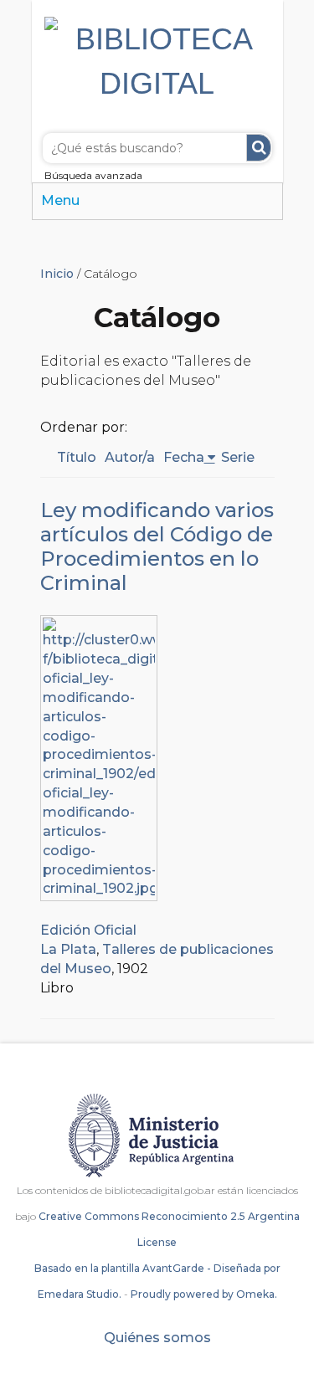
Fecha (183, 457)
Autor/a (130, 457)
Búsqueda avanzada (93, 175)
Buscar (258, 147)
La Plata (68, 949)
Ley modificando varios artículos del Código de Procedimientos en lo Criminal (157, 546)
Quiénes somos (157, 1338)
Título (76, 457)
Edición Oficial (88, 930)
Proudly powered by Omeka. (204, 1294)
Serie (238, 457)
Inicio (57, 273)
